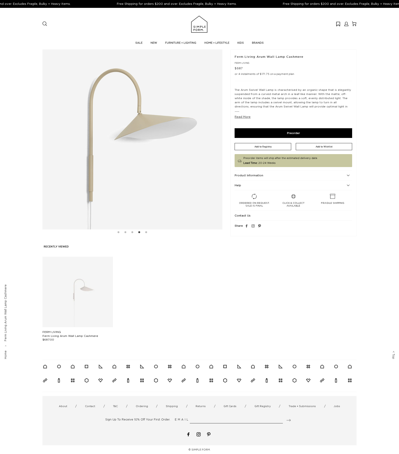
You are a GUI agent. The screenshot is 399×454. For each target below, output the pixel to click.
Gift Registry (262, 406)
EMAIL (182, 419)
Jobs (337, 406)
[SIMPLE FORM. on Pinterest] (209, 434)
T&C (115, 406)
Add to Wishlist (324, 146)
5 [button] (146, 233)
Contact (90, 406)
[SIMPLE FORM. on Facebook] (188, 434)
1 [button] (118, 233)
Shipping (172, 406)
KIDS (240, 42)
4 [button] (139, 233)
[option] (132, 139)
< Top (393, 355)
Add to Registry (263, 146)
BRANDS (258, 42)
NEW (154, 42)
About (63, 406)
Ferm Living (242, 63)
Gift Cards (230, 406)
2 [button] (125, 233)
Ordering (142, 406)
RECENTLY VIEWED (56, 247)
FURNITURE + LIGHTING (180, 42)
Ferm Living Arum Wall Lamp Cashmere (70, 336)
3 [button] (132, 233)
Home (5, 354)
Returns (201, 406)
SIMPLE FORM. (201, 449)
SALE (138, 42)
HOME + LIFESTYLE (216, 42)
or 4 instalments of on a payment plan (264, 74)
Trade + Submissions (302, 406)
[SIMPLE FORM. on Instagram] (253, 226)
